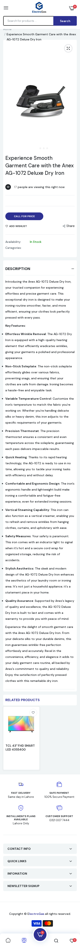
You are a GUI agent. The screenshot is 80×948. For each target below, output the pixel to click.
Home (7, 29)
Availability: (13, 242)
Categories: (13, 248)
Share (70, 226)
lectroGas (37, 914)
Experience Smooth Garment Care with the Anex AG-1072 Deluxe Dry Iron (39, 165)
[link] (33, 713)
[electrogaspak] (39, 8)
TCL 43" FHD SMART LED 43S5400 (20, 747)
